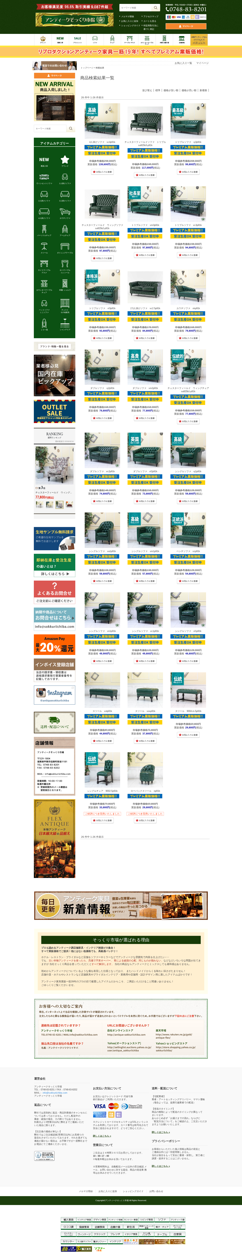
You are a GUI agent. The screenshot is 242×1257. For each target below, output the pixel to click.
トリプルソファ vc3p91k (188, 225)
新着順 (203, 90)
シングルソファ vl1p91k (188, 631)
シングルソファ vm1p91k (145, 551)
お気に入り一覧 (183, 63)
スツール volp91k (102, 711)
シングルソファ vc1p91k (145, 631)
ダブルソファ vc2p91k (102, 471)
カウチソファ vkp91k (188, 308)
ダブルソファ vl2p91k (145, 471)
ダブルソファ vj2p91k (102, 388)
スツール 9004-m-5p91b (188, 711)
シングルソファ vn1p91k (102, 631)
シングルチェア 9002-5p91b (102, 791)
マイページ (202, 63)
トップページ (87, 68)
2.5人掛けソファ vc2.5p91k (145, 308)
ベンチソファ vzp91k (188, 551)
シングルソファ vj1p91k (188, 471)
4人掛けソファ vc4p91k (102, 142)
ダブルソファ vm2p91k (145, 388)
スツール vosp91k (145, 711)
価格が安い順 (171, 90)
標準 (157, 90)
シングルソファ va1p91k (102, 551)
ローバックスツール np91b (145, 791)
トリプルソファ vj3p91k (188, 142)
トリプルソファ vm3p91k (145, 225)
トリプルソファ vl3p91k (102, 308)
